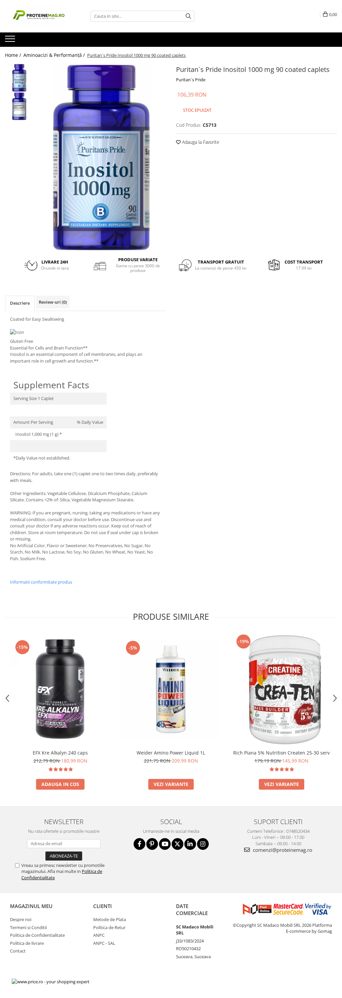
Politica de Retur (109, 927)
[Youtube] (165, 844)
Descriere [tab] (20, 303)
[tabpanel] (101, 157)
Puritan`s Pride (190, 80)
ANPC (99, 935)
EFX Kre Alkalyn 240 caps (60, 753)
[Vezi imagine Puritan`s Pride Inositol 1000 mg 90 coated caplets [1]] (19, 106)
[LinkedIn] (190, 844)
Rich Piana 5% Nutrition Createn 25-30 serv (281, 753)
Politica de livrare (27, 943)
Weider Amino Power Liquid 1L (171, 753)
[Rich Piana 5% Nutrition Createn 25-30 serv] (281, 689)
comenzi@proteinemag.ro (281, 849)
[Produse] (11, 41)
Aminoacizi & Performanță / (54, 55)
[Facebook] (139, 844)
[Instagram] (203, 844)
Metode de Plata (109, 919)
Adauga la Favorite (200, 142)
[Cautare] (188, 16)
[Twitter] (177, 844)
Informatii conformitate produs (41, 582)
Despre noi (20, 919)
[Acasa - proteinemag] (38, 16)
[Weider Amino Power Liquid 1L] (171, 689)
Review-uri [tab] (53, 302)
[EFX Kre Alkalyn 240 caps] (60, 689)
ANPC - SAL (104, 943)
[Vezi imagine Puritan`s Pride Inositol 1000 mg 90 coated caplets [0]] (19, 78)
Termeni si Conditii (28, 927)
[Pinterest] (152, 844)
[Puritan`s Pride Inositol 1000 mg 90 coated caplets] (101, 157)
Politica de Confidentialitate (37, 935)
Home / (13, 55)
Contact (18, 951)
